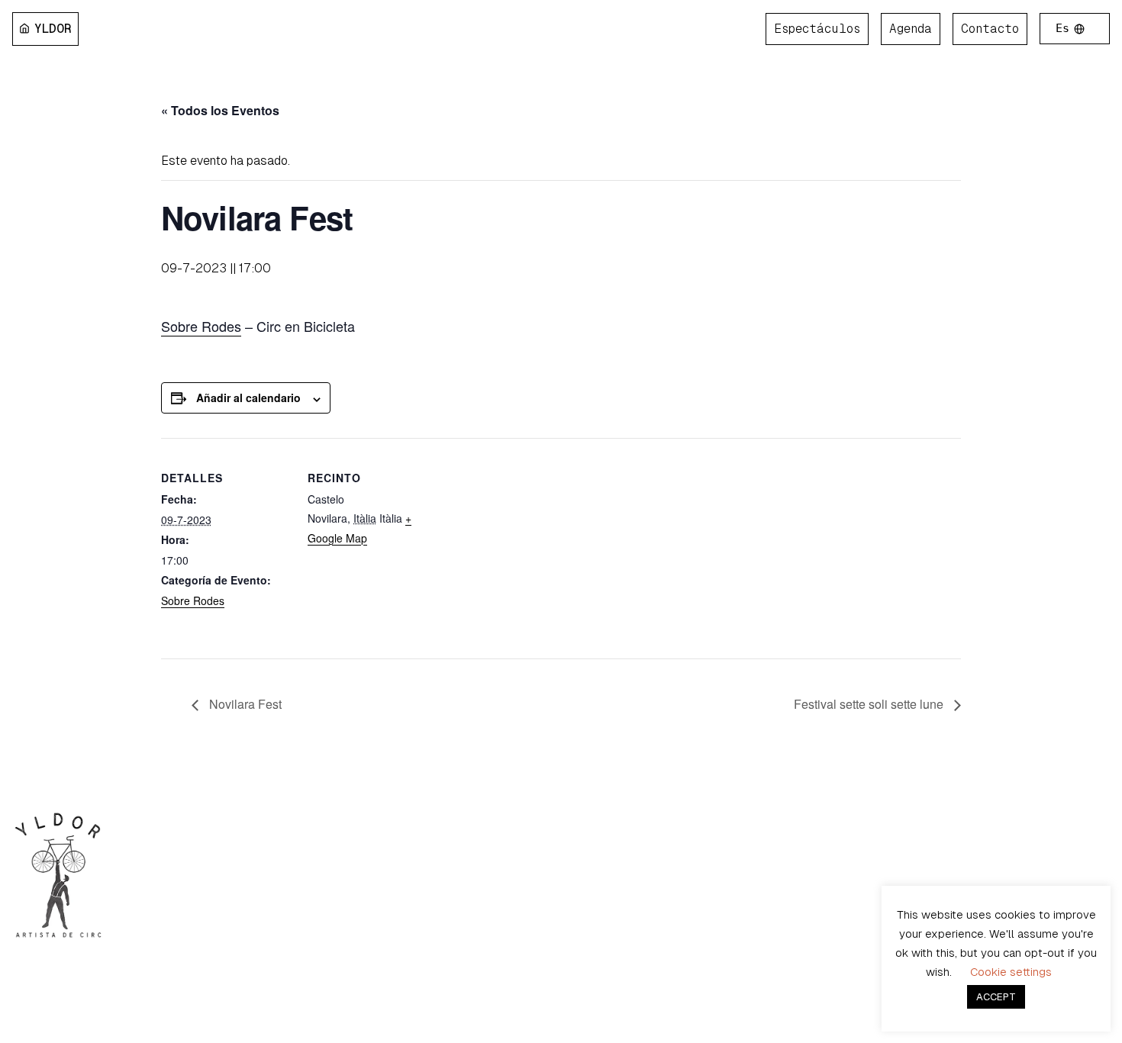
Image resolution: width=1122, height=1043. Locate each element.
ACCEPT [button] (996, 997)
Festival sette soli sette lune (870, 704)
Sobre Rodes (201, 326)
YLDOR (53, 28)
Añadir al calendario (248, 397)
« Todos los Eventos (220, 110)
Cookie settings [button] (1011, 971)
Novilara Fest (244, 704)
